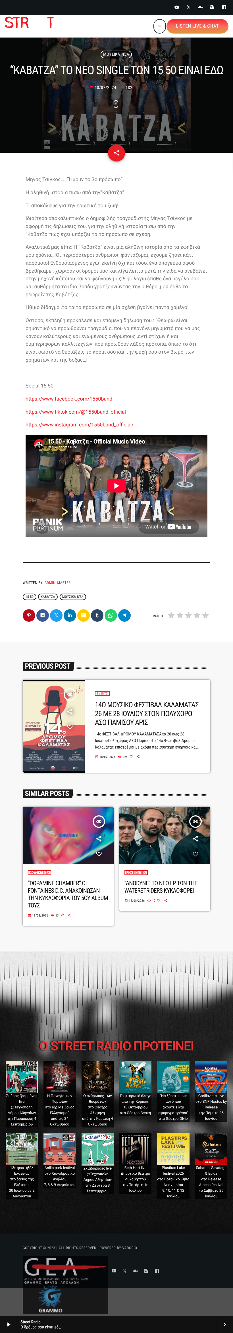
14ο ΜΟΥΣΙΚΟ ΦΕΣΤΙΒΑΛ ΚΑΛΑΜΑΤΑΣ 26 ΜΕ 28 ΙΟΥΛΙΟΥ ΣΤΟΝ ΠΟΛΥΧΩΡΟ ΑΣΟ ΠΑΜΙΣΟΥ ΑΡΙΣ (147, 714)
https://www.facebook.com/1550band (69, 399)
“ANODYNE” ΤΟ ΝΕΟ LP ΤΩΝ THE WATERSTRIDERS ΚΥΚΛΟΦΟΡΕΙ (160, 887)
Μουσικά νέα (73, 597)
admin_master (58, 583)
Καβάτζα (48, 597)
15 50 (29, 597)
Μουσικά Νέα (116, 54)
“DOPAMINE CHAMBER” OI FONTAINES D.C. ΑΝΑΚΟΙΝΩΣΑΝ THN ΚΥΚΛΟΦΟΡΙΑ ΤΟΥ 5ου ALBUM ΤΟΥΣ (68, 894)
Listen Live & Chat (197, 26)
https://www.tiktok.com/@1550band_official (76, 412)
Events (102, 693)
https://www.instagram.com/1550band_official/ (80, 425)
